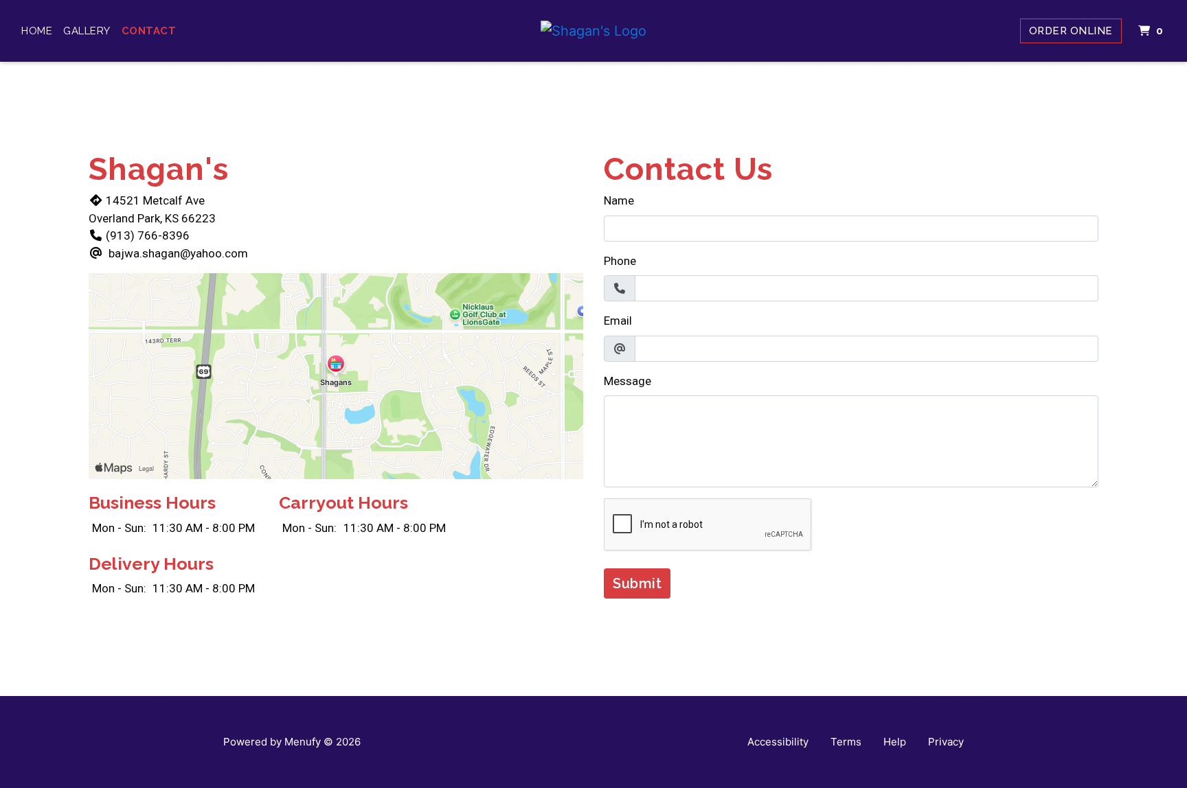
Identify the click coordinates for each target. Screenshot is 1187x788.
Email (618, 320)
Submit (637, 583)
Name (619, 200)
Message (627, 381)
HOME (36, 31)
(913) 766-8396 (148, 235)
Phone (620, 261)
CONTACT (149, 31)
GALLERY (87, 31)
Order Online (1071, 31)
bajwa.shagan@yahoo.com (178, 253)
